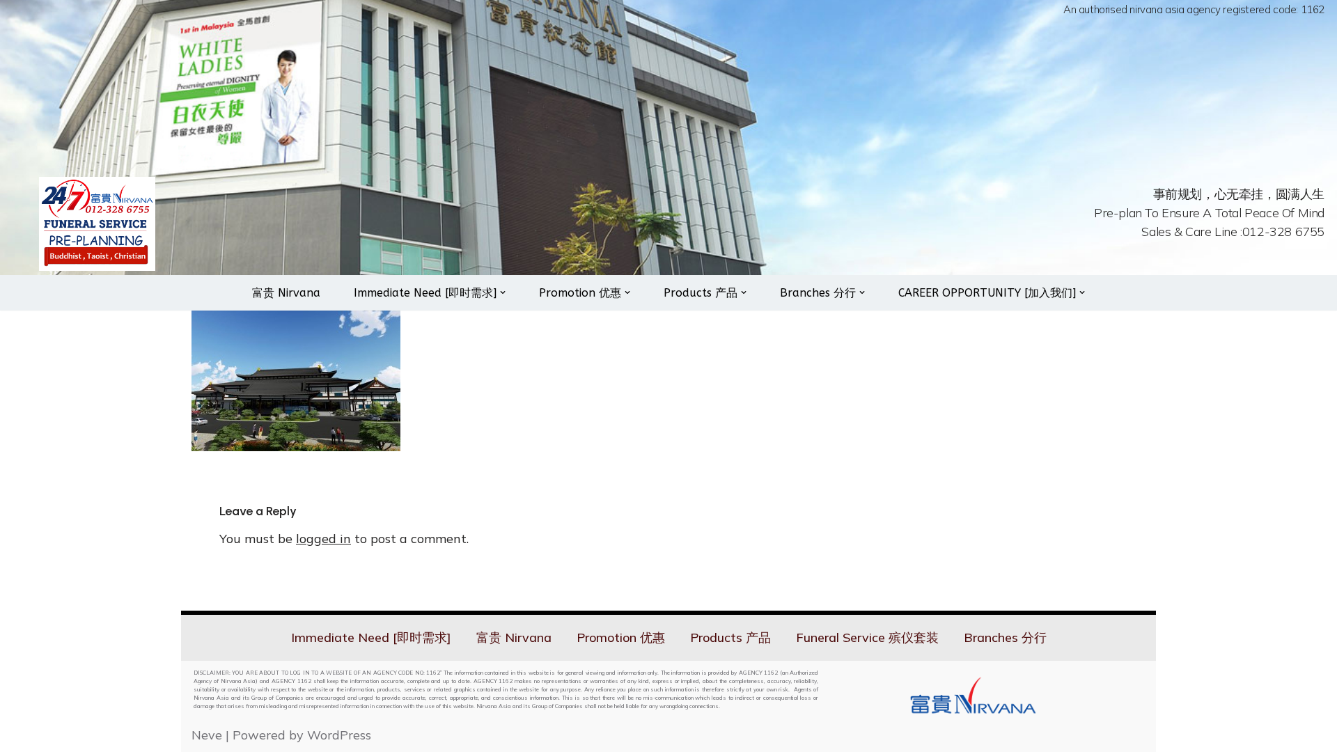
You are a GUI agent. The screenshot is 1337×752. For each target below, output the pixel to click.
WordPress (339, 735)
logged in (323, 539)
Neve (206, 735)
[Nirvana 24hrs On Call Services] (97, 224)
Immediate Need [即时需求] (371, 637)
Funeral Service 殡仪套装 (867, 637)
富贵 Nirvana (286, 292)
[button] (503, 292)
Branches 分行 (1005, 637)
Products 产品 (730, 637)
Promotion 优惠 (621, 637)
